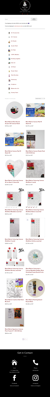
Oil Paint (13, 66)
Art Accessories (15, 32)
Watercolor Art (15, 88)
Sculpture (13, 84)
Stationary (14, 79)
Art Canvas (14, 37)
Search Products (34, 19)
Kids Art (13, 62)
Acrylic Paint (14, 45)
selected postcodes (18, 26)
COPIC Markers (15, 54)
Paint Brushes (14, 75)
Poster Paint (14, 71)
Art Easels (13, 41)
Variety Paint (14, 92)
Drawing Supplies (15, 58)
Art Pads (13, 50)
